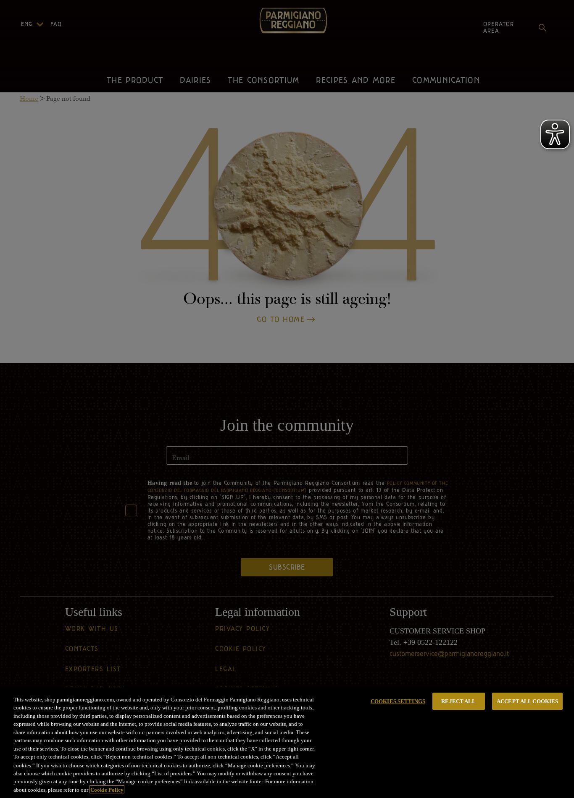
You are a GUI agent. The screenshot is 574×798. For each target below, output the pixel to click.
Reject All (458, 701)
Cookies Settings (398, 701)
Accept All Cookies (527, 701)
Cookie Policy (107, 789)
